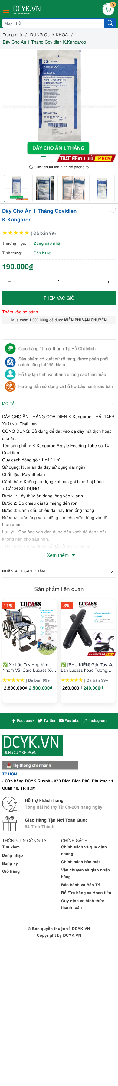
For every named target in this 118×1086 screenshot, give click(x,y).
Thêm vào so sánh (20, 312)
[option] (59, 105)
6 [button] (75, 156)
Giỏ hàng (11, 871)
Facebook (25, 720)
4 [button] (62, 156)
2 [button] (49, 156)
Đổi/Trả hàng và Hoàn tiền (86, 892)
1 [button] (43, 156)
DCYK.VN (72, 935)
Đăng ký (10, 863)
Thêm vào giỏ (59, 298)
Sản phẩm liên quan (59, 589)
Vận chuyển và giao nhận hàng (85, 873)
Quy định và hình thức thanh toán (82, 904)
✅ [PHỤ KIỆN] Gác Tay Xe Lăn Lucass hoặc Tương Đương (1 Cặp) (87, 667)
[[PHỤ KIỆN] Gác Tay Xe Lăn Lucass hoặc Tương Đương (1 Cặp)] (88, 628)
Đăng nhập (12, 855)
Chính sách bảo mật (80, 862)
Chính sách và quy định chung (84, 850)
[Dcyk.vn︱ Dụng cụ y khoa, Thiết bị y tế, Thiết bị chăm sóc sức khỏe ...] (27, 10)
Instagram (97, 720)
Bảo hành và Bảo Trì (80, 884)
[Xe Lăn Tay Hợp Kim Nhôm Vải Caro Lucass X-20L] (29, 628)
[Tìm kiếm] (110, 23)
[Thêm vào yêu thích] (113, 210)
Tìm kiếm (11, 847)
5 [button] (68, 156)
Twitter (49, 720)
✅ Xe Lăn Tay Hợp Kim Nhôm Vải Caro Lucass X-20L (27, 667)
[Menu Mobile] (6, 9)
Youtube (72, 720)
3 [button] (56, 156)
